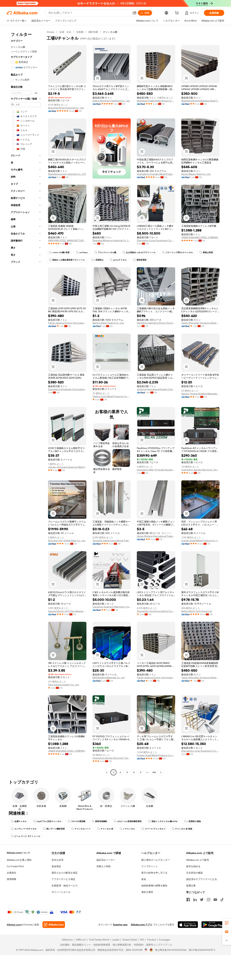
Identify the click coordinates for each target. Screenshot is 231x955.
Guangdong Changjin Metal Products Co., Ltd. (156, 174)
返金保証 (56, 866)
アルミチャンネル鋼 (107, 252)
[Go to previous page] (107, 772)
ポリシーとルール (61, 892)
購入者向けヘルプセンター (155, 860)
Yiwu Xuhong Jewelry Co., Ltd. (63, 684)
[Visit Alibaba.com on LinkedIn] (195, 900)
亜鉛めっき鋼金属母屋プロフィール (68, 260)
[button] (134, 13)
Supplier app (120, 924)
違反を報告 (147, 892)
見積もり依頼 (103, 866)
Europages (164, 939)
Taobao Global (129, 939)
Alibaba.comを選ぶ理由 (19, 860)
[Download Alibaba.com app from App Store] (188, 924)
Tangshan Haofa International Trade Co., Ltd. (112, 540)
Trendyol (151, 939)
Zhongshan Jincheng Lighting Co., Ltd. (156, 611)
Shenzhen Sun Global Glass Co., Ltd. (66, 540)
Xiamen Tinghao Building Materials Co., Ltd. (200, 393)
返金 (143, 879)
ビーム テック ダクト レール (27, 836)
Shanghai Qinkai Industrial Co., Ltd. (66, 107)
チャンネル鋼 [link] (110, 32)
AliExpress (67, 939)
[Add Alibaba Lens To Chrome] (53, 924)
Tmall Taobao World (99, 939)
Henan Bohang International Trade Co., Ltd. (156, 536)
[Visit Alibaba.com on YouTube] (215, 900)
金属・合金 (65, 32)
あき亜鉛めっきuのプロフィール (141, 252)
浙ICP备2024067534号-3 (202, 950)
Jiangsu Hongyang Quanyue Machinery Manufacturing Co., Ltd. (67, 467)
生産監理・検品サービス (65, 885)
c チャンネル (129, 829)
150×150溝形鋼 (78, 821)
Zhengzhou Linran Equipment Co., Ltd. (156, 240)
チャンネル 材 (107, 829)
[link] (226, 923)
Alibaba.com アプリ (141, 924)
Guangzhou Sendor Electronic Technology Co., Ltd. (200, 469)
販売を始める (193, 866)
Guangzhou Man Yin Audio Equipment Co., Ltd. (156, 469)
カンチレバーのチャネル (25, 829)
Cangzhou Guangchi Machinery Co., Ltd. (112, 606)
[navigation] (26, 402)
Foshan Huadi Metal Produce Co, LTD (200, 540)
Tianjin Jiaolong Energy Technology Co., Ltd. (67, 323)
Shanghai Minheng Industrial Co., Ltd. (112, 240)
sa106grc (83, 252)
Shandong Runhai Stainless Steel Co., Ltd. (200, 100)
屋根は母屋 (208, 252)
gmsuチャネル (120, 260)
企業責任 (11, 872)
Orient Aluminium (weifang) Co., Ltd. (111, 100)
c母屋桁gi (99, 260)
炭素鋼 (79, 32)
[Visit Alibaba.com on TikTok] (222, 900)
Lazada (115, 939)
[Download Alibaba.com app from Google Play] (212, 924)
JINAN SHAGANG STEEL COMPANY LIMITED (200, 237)
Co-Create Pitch (15, 866)
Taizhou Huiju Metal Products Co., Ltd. (112, 396)
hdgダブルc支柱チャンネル (48, 821)
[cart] (177, 13)
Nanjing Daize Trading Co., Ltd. (108, 323)
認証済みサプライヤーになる (201, 879)
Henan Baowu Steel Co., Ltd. (196, 174)
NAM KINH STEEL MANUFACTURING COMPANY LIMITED (67, 240)
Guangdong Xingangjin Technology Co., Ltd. (67, 389)
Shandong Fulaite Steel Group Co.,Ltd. (156, 100)
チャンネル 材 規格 (183, 829)
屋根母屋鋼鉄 (101, 821)
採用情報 (11, 879)
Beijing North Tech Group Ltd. (196, 611)
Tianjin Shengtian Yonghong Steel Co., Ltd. (200, 323)
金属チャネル (20, 821)
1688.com (81, 939)
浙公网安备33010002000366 (171, 950)
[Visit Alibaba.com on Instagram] (208, 900)
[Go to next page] (161, 772)
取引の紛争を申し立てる (154, 872)
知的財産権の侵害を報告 (154, 885)
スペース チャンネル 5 (155, 829)
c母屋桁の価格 (194, 821)
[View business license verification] (146, 950)
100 (154, 772)
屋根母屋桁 (141, 260)
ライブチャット (149, 866)
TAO (142, 939)
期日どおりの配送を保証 (65, 872)
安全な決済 (57, 860)
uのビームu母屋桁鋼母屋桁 (129, 821)
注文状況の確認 (194, 872)
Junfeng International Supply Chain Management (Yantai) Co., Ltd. (156, 389)
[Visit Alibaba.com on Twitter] (202, 900)
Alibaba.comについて (18, 852)
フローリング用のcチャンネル (179, 252)
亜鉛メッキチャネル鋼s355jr (165, 821)
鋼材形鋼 (93, 32)
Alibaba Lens (14, 924)
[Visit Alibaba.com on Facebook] (188, 900)
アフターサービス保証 (63, 879)
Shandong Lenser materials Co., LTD (67, 174)
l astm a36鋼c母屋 (61, 252)
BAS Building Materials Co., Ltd (108, 677)
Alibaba (50, 32)
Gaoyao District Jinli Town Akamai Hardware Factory (67, 611)
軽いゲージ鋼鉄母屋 (56, 829)
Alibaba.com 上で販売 (197, 860)
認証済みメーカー (105, 860)
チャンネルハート (83, 829)
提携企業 (191, 885)
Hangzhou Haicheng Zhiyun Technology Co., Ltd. (156, 323)
